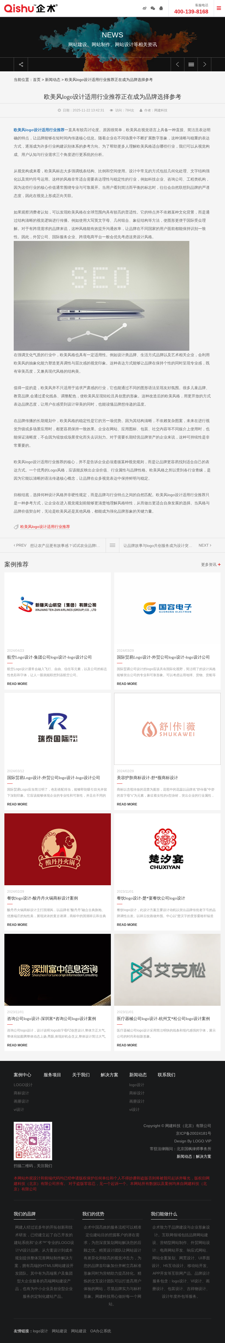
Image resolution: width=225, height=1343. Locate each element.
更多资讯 (208, 564)
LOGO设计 (23, 1085)
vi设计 (19, 1109)
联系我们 (166, 1074)
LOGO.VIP (202, 1141)
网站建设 (59, 1331)
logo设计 (136, 1085)
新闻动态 (52, 79)
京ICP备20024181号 (193, 1133)
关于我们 (81, 1074)
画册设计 (21, 1101)
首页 (37, 79)
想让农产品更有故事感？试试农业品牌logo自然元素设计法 (66, 545)
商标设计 (21, 1093)
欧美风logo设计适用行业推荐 (45, 526)
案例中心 (22, 1074)
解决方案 (109, 1074)
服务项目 (52, 1074)
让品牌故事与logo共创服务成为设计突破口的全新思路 (159, 545)
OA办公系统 (100, 1331)
